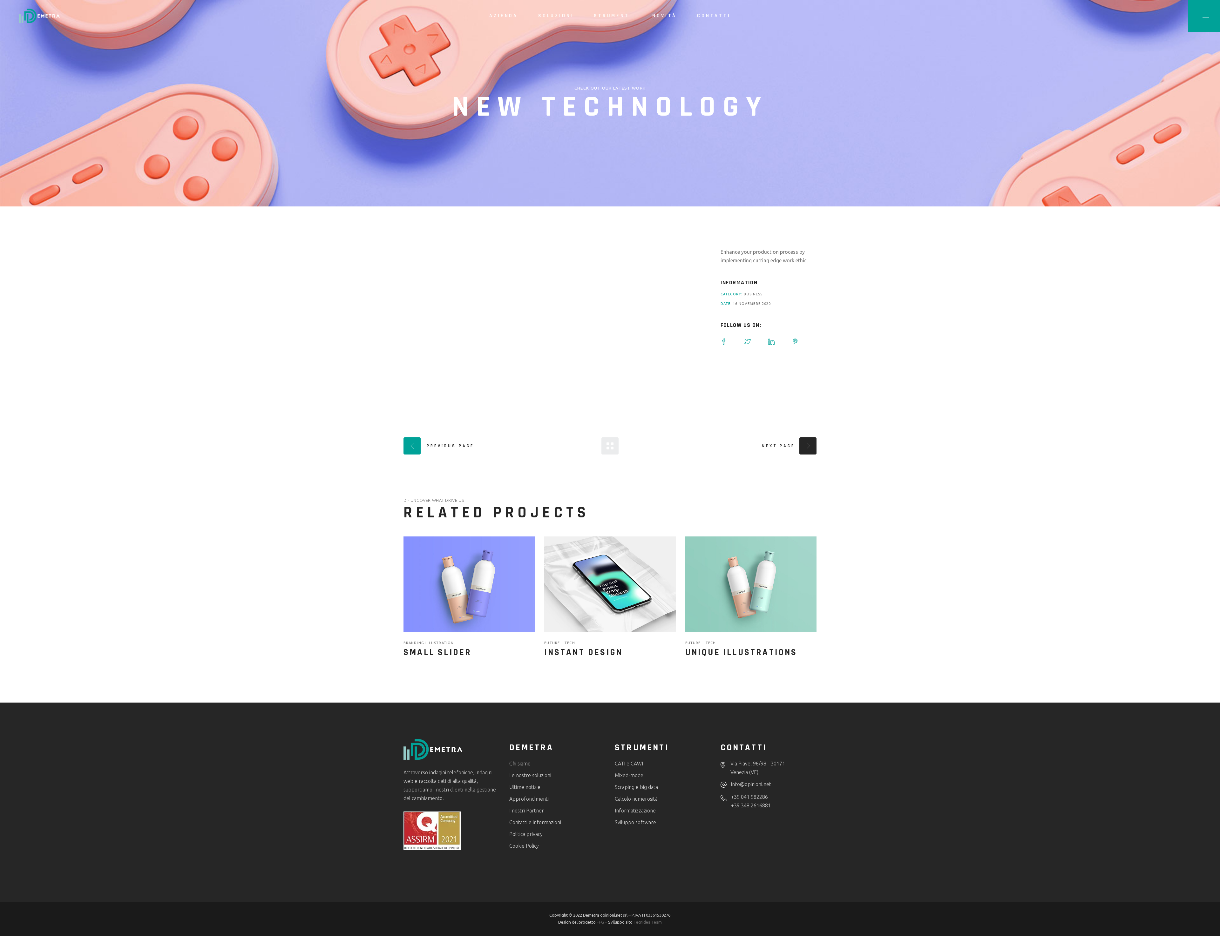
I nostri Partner (526, 810)
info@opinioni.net (751, 784)
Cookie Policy (524, 846)
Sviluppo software (635, 822)
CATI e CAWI (629, 763)
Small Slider (437, 652)
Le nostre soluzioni (530, 775)
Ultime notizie (524, 787)
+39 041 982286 (749, 797)
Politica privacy (526, 834)
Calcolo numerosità (636, 799)
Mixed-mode (629, 775)
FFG (600, 922)
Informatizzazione (635, 810)
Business (753, 294)
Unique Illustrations (741, 652)
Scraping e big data (636, 787)
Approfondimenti (529, 799)
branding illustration (428, 643)
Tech (570, 643)
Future (552, 643)
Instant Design (583, 652)
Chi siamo (520, 763)
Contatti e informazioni (535, 822)
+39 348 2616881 (751, 805)
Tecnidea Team (648, 922)
